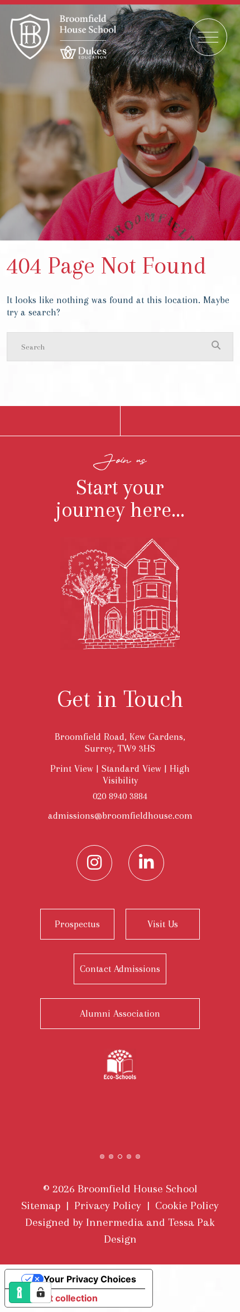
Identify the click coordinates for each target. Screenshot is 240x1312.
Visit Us (162, 923)
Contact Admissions (120, 968)
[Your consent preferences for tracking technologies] (40, 1292)
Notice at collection (56, 1298)
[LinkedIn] (146, 863)
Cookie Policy (187, 1205)
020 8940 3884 (120, 795)
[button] (102, 1155)
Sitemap (40, 1205)
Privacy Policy (107, 1205)
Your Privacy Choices (90, 1279)
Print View (71, 768)
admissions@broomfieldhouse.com (120, 815)
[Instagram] (94, 863)
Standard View (131, 768)
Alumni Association (120, 1013)
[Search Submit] (216, 346)
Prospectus (77, 923)
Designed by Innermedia (84, 1222)
